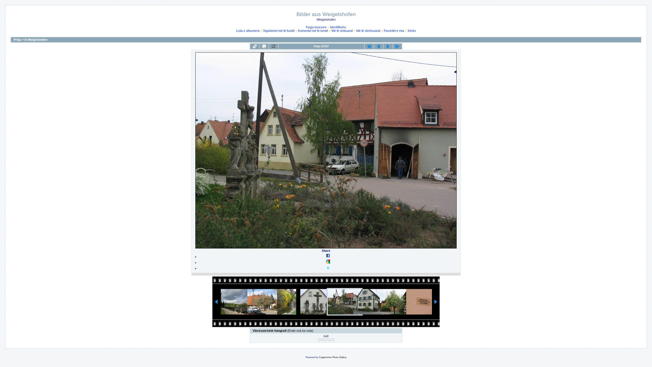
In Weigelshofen (35, 40)
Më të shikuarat (342, 31)
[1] (319, 340)
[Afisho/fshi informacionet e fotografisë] (264, 46)
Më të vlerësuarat (368, 31)
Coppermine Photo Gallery (333, 357)
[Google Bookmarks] (328, 262)
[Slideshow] (273, 46)
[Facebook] (328, 256)
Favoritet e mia (394, 31)
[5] (332, 340)
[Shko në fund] (397, 46)
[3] (326, 340)
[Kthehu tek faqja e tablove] (254, 46)
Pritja (17, 40)
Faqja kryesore (316, 27)
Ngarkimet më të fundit (278, 31)
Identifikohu (338, 27)
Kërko (412, 31)
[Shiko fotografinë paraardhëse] (378, 46)
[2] (322, 340)
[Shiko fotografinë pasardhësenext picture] (387, 46)
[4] (329, 340)
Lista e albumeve (248, 31)
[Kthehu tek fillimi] (369, 46)
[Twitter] (328, 268)
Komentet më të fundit (313, 31)
